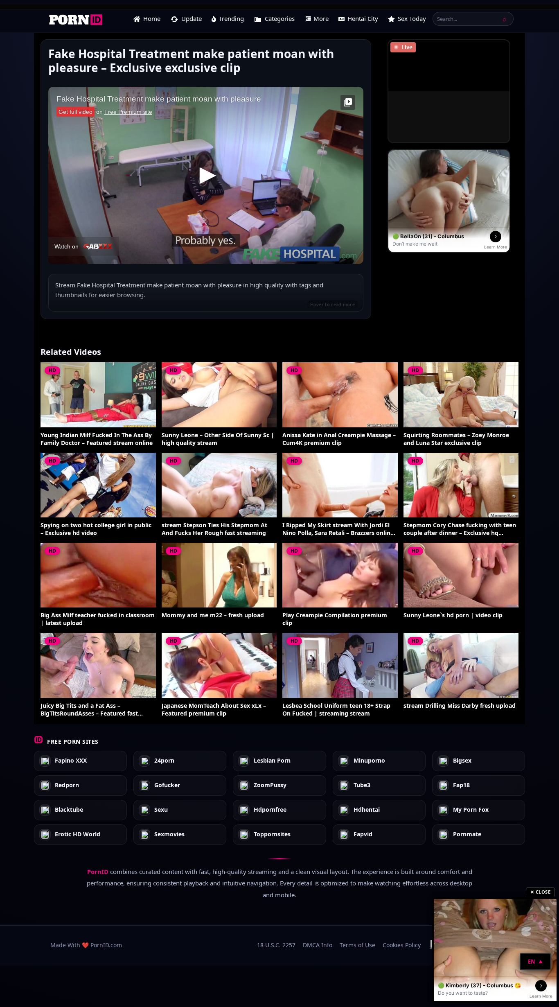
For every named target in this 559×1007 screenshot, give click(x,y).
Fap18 (461, 785)
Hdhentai (367, 809)
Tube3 (362, 785)
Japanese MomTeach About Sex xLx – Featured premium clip (214, 709)
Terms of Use (357, 945)
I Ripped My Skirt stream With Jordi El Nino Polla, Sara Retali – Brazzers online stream (338, 529)
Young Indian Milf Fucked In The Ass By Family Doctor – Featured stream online (97, 439)
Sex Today (412, 18)
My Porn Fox (471, 809)
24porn (164, 760)
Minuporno (369, 760)
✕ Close (540, 892)
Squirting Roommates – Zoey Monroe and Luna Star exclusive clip (456, 439)
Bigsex (462, 760)
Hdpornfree (270, 809)
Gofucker (167, 785)
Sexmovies (169, 834)
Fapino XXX (71, 760)
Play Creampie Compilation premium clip (334, 619)
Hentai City (362, 18)
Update (191, 18)
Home (151, 18)
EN (535, 961)
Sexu (161, 809)
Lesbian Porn (272, 760)
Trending (231, 18)
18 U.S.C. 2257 (276, 945)
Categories (280, 18)
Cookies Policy (402, 945)
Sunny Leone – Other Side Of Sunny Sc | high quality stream (218, 439)
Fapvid (363, 834)
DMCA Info (317, 945)
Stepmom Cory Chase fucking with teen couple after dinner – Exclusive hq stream (459, 529)
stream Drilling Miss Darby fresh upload (459, 705)
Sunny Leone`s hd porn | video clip (453, 615)
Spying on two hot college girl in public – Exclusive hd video (96, 529)
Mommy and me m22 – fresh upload (213, 615)
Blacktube (69, 809)
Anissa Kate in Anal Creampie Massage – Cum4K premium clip (339, 439)
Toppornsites (272, 834)
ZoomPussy (270, 785)
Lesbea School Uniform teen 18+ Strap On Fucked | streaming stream (336, 709)
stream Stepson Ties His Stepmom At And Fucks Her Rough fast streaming (214, 529)
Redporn (67, 785)
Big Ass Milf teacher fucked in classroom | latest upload (98, 619)
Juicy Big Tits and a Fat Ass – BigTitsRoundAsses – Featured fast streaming (89, 710)
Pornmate (467, 834)
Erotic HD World (77, 834)
